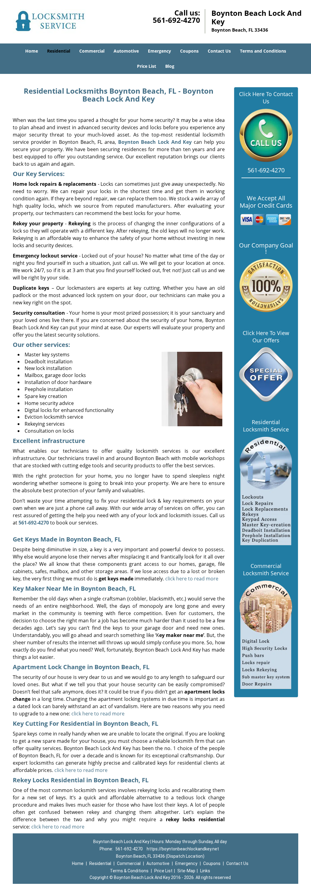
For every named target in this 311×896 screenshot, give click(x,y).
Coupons (189, 51)
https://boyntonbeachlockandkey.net (183, 848)
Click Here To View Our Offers (266, 336)
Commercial (91, 51)
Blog (169, 66)
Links (205, 870)
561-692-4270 (176, 20)
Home (31, 51)
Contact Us (219, 51)
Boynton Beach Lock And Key (155, 142)
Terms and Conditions (263, 51)
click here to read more (191, 578)
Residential (58, 51)
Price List (146, 66)
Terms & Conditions (129, 870)
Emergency (159, 51)
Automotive (126, 51)
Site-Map (186, 870)
